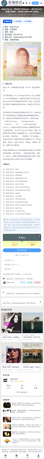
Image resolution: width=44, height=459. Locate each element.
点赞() (38, 282)
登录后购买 (23, 250)
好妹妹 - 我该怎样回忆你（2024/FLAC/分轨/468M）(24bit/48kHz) (26, 411)
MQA (24, 14)
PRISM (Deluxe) (19, 279)
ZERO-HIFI (10, 282)
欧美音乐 (5, 335)
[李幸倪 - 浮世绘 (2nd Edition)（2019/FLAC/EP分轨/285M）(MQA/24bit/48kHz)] (7, 405)
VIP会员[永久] (33, 242)
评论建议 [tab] (29, 21)
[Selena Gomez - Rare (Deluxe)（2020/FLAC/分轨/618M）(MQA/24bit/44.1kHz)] (7, 419)
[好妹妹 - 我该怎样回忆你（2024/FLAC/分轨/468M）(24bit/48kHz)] (7, 412)
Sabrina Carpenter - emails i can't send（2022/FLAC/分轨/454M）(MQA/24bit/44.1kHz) (26, 426)
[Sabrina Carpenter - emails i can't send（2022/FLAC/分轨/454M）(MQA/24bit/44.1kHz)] (7, 426)
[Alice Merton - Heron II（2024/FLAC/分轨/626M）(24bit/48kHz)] (32, 323)
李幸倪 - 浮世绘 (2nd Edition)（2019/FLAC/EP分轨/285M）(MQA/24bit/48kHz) (26, 404)
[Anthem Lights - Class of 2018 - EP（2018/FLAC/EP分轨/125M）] (32, 352)
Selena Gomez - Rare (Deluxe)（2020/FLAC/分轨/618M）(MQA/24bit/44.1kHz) (26, 418)
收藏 (30, 282)
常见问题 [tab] (18, 21)
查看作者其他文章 (22, 392)
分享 (24, 282)
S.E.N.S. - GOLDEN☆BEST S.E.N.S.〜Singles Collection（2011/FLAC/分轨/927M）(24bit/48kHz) (26, 441)
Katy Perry (9, 279)
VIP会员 (16, 242)
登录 (36, 3)
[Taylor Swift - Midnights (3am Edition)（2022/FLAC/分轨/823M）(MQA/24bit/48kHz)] (11, 352)
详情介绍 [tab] (8, 21)
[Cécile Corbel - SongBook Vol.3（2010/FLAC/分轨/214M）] (11, 323)
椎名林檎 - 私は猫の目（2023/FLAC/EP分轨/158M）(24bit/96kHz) (26, 433)
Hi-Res (21, 14)
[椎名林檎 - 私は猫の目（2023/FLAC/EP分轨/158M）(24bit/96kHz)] (7, 434)
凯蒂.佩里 (29, 279)
